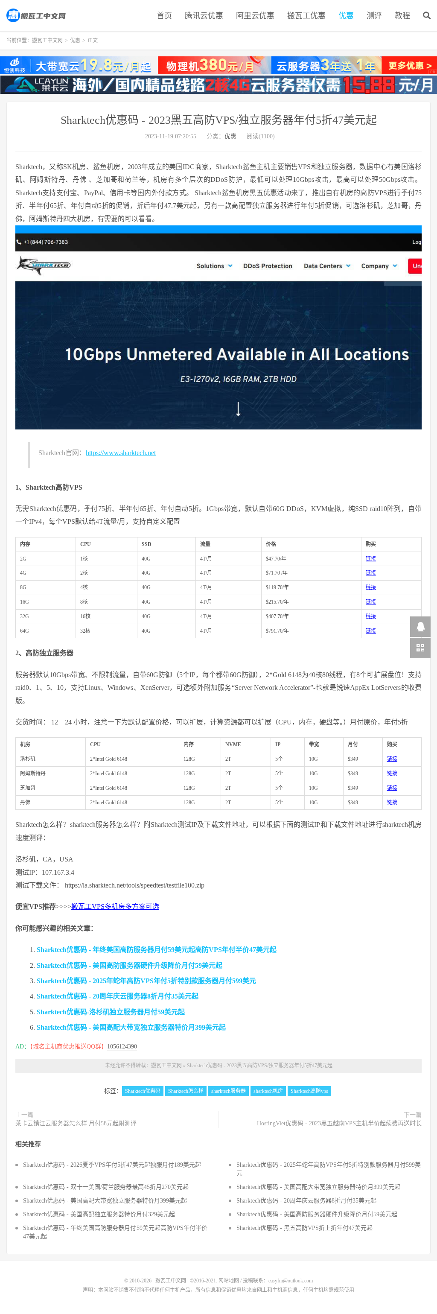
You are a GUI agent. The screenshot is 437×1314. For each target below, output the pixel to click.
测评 (374, 16)
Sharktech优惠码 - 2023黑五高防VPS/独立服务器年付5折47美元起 (219, 120)
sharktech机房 (268, 1091)
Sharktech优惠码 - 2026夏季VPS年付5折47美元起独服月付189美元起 (112, 1165)
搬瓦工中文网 (36, 15)
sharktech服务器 (228, 1091)
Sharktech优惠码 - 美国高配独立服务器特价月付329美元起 (99, 1214)
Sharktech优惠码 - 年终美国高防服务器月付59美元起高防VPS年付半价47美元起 (157, 949)
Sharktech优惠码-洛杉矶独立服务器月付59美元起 (111, 1012)
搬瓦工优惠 (306, 16)
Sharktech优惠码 (142, 1091)
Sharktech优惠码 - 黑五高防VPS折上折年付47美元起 (304, 1228)
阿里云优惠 (255, 16)
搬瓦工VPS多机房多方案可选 (115, 906)
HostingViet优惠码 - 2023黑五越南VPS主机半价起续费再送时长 (339, 1123)
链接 (371, 559)
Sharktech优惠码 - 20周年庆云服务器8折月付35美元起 (117, 996)
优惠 (346, 16)
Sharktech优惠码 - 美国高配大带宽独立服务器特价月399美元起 (131, 1027)
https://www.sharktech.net (121, 452)
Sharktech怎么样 (186, 1091)
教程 (402, 16)
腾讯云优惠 (204, 16)
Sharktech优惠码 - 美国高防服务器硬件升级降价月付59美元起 (129, 965)
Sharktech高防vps (309, 1091)
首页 (164, 16)
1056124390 (122, 1046)
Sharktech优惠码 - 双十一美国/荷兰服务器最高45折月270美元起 (106, 1187)
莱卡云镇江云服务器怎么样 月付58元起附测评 (76, 1123)
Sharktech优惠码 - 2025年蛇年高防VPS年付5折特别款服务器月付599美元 (146, 980)
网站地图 (228, 1281)
